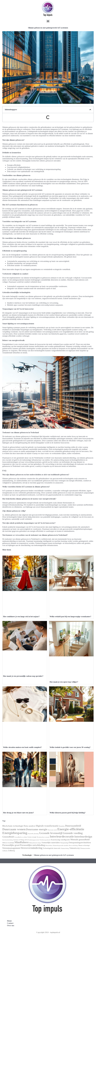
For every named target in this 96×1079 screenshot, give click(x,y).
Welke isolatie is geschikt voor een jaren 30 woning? (70, 747)
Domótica (62, 826)
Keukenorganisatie (45, 840)
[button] (48, 21)
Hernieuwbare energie (43, 837)
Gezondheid (8, 837)
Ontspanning (64, 843)
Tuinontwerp (74, 848)
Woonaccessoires (85, 848)
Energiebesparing (14, 833)
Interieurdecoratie (62, 836)
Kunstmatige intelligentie (60, 840)
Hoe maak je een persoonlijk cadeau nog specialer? (23, 676)
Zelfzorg (11, 850)
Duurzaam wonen (14, 829)
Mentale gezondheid (80, 839)
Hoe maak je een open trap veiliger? (64, 682)
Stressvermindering (31, 847)
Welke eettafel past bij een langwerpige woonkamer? (70, 617)
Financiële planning (33, 833)
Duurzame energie (36, 829)
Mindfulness (21, 842)
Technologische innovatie (51, 848)
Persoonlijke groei (11, 845)
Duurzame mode (52, 830)
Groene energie (31, 837)
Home (9, 921)
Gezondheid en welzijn (20, 837)
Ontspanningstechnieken (80, 842)
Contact (10, 923)
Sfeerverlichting (73, 845)
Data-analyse (29, 826)
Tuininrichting (65, 848)
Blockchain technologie (12, 826)
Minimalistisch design (35, 842)
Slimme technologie (84, 845)
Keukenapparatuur (33, 840)
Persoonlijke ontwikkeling (32, 845)
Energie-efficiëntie (70, 829)
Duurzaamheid (73, 825)
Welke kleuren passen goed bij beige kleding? (67, 813)
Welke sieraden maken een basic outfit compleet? (22, 747)
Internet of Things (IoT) (20, 840)
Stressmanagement (11, 848)
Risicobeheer (49, 845)
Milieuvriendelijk (8, 843)
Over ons (10, 925)
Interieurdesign (83, 836)
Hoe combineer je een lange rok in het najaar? (21, 617)
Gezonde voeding (73, 833)
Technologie (27, 855)
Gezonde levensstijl (50, 833)
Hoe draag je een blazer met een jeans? (18, 813)
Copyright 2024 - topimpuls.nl (48, 932)
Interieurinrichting (7, 840)
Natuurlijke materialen (51, 842)
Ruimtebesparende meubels (60, 845)
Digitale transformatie (47, 825)
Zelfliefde (5, 850)
